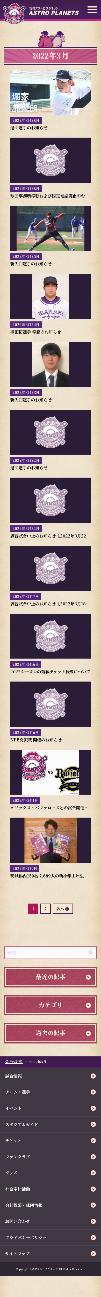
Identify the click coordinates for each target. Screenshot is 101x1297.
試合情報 (13, 1076)
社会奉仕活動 (17, 1189)
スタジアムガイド (21, 1124)
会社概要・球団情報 (23, 1205)
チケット (13, 1140)
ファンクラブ (17, 1157)
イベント (13, 1108)
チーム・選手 (17, 1092)
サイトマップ (17, 1253)
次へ (60, 908)
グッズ (11, 1173)
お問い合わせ (17, 1221)
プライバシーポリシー (26, 1237)
